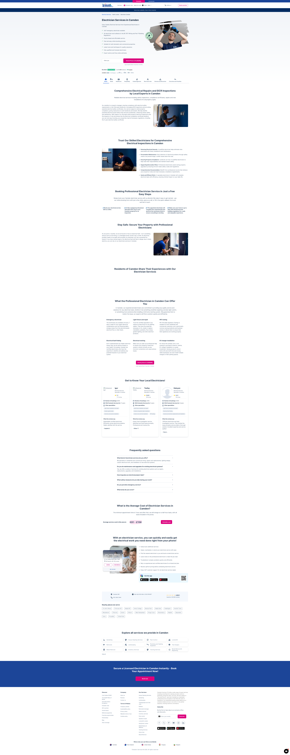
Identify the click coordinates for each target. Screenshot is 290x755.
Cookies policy (124, 716)
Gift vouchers (105, 708)
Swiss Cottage (138, 608)
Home (105, 81)
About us (122, 695)
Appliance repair (143, 718)
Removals (109, 645)
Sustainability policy (125, 709)
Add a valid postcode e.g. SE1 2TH (110, 68)
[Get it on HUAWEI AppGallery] (163, 579)
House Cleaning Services (135, 640)
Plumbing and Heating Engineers (156, 644)
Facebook (159, 723)
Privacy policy (123, 711)
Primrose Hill (118, 608)
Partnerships (105, 717)
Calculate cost (166, 522)
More (149, 5)
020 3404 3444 (117, 597)
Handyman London (143, 723)
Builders (141, 706)
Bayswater (178, 612)
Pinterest (169, 723)
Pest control (142, 716)
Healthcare (118, 81)
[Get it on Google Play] (154, 579)
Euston (123, 612)
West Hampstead (140, 612)
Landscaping (132, 645)
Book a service (183, 5)
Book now (145, 678)
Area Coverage (105, 722)
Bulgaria (178, 744)
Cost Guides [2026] (107, 695)
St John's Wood (107, 608)
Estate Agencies (137, 81)
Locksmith (175, 640)
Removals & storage (144, 709)
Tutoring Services (155, 649)
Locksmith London (143, 721)
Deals (145, 5)
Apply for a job (137, 5)
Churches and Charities (175, 81)
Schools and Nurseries (160, 81)
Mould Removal (142, 734)
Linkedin (183, 723)
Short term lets (148, 81)
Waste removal (142, 711)
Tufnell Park (121, 616)
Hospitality (127, 81)
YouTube (173, 723)
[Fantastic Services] (107, 5)
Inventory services (143, 713)
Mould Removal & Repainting (177, 649)
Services (119, 5)
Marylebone (106, 612)
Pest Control (153, 640)
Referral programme (107, 712)
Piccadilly (111, 616)
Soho (104, 616)
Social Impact (105, 710)
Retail (111, 81)
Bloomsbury (161, 612)
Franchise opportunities (108, 715)
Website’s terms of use (125, 713)
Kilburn (130, 612)
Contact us (123, 700)
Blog (103, 720)
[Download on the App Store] (144, 579)
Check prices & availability (145, 362)
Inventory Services (133, 649)
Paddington (168, 608)
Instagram (178, 723)
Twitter (164, 723)
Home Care (141, 732)
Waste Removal (110, 649)
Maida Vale (158, 608)
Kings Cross (151, 612)
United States (147, 744)
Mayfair (170, 612)
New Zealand (130, 744)
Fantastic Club (129, 5)
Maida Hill (127, 608)
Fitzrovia (115, 612)
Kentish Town (177, 608)
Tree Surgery (175, 645)
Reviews (122, 697)
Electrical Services (106, 14)
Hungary (163, 744)
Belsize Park (148, 608)
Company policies (124, 706)
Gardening (109, 640)
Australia (114, 744)
